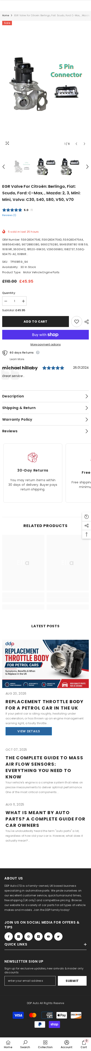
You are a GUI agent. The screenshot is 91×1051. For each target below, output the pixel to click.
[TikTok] (38, 936)
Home (5, 15)
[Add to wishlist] (76, 321)
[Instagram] (18, 936)
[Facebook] (8, 936)
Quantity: (9, 293)
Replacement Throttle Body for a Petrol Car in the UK (44, 705)
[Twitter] (58, 936)
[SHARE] (85, 321)
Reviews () (9, 215)
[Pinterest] (28, 936)
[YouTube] (48, 936)
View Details (28, 731)
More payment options (45, 344)
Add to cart (35, 321)
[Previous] (76, 144)
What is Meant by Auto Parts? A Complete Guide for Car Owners (45, 819)
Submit (72, 981)
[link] (23, 599)
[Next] (84, 144)
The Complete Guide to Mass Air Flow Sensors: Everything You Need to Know (44, 767)
